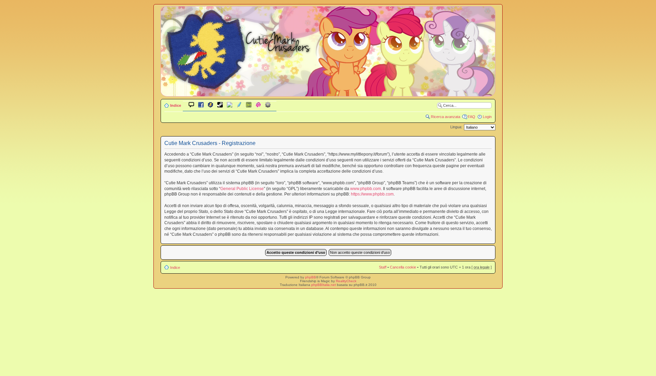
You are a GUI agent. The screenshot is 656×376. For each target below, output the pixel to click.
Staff (382, 267)
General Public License (242, 188)
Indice (175, 105)
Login (487, 117)
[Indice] (328, 91)
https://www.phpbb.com (372, 194)
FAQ (471, 117)
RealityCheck (346, 281)
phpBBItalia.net (323, 285)
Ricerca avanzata (445, 117)
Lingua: (456, 127)
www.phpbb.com (365, 188)
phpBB (310, 277)
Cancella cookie (403, 267)
